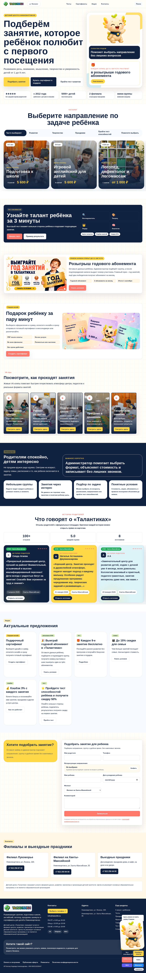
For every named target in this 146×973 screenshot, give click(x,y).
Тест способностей (127, 953)
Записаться (102, 814)
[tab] (15, 133)
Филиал (67, 786)
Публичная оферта (30, 962)
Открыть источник (15, 598)
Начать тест (14, 236)
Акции (94, 4)
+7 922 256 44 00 (109, 871)
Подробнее (83, 662)
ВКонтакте (138, 965)
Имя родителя (70, 753)
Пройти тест (49, 720)
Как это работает (15, 710)
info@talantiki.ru (54, 916)
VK (50, 931)
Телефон (106, 753)
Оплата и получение (12, 962)
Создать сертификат (17, 354)
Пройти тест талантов (71, 82)
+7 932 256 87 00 (15, 868)
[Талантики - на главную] (15, 4)
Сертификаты (81, 4)
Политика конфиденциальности (65, 962)
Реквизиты (45, 962)
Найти (138, 960)
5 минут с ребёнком (122, 910)
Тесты (68, 4)
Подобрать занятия (138, 953)
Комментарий (69, 796)
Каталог (34, 4)
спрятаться (138, 969)
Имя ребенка (69, 775)
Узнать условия (77, 288)
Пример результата (35, 236)
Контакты (105, 4)
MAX (127, 965)
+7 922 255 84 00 (62, 872)
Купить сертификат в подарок (42, 81)
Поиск (138, 4)
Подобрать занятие (16, 82)
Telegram (58, 931)
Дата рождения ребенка (112, 775)
